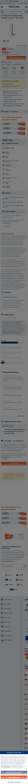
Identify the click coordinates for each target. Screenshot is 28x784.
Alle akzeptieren (14, 777)
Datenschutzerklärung (5, 766)
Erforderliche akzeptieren (14, 772)
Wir (1, 756)
